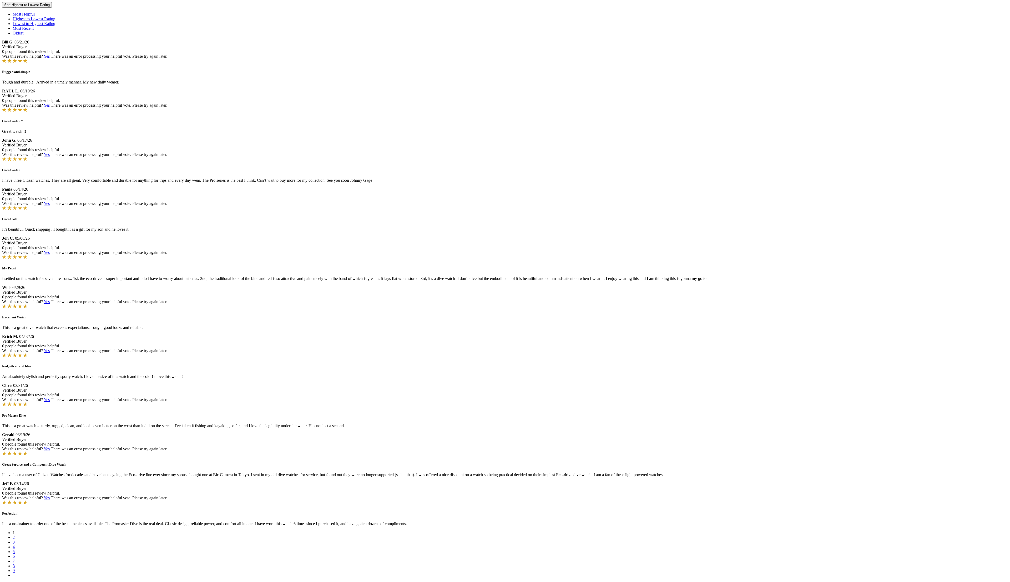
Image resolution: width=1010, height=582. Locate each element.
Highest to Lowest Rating (34, 19)
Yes (47, 56)
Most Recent (23, 28)
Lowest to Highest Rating (34, 23)
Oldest (18, 33)
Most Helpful (24, 14)
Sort (27, 5)
